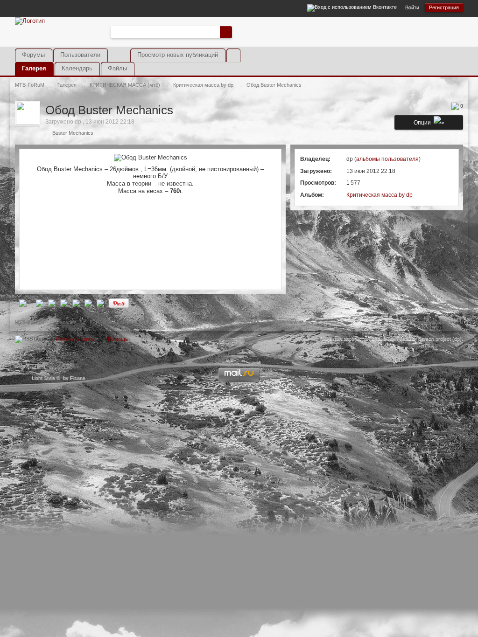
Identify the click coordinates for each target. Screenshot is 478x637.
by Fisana (74, 378)
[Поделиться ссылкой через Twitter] (23, 302)
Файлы (117, 68)
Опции (424, 122)
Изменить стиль (75, 339)
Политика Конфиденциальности (425, 322)
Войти (412, 7)
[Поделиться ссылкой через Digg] (39, 302)
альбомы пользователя (387, 159)
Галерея (34, 68)
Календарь (77, 68)
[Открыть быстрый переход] (233, 55)
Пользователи (80, 54)
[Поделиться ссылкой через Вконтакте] (64, 302)
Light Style (43, 378)
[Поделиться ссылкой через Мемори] (76, 302)
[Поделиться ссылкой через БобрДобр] (88, 302)
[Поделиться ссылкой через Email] (100, 302)
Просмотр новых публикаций (177, 54)
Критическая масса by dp (379, 195)
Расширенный (237, 31)
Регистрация (444, 7)
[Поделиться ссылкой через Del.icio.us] (52, 302)
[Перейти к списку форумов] (30, 20)
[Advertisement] (354, 39)
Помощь (118, 339)
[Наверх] (239, 341)
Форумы (33, 54)
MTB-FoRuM (29, 322)
